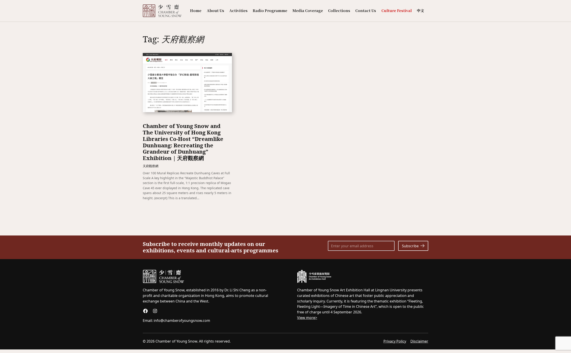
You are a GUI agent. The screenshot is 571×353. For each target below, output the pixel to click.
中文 (420, 10)
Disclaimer (419, 341)
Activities (238, 10)
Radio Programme (270, 10)
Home (195, 10)
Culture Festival (396, 10)
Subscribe (410, 245)
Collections (339, 10)
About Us (215, 10)
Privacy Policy (394, 341)
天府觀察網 (150, 166)
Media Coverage (307, 10)
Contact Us (365, 10)
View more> (307, 317)
